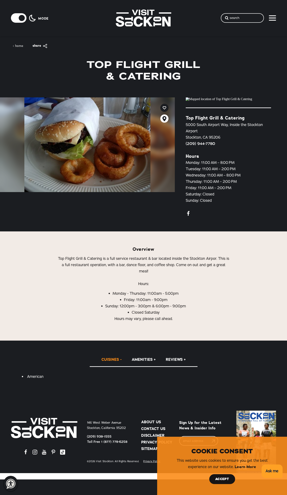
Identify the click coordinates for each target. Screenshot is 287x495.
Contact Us (153, 428)
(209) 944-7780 (200, 143)
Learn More (245, 466)
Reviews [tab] (174, 359)
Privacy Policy (156, 442)
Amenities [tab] (142, 359)
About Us (151, 422)
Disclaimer (153, 435)
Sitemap (149, 448)
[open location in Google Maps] (228, 99)
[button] (272, 471)
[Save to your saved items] (164, 108)
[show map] (164, 118)
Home (19, 46)
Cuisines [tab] (110, 359)
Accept (222, 479)
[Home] (44, 428)
